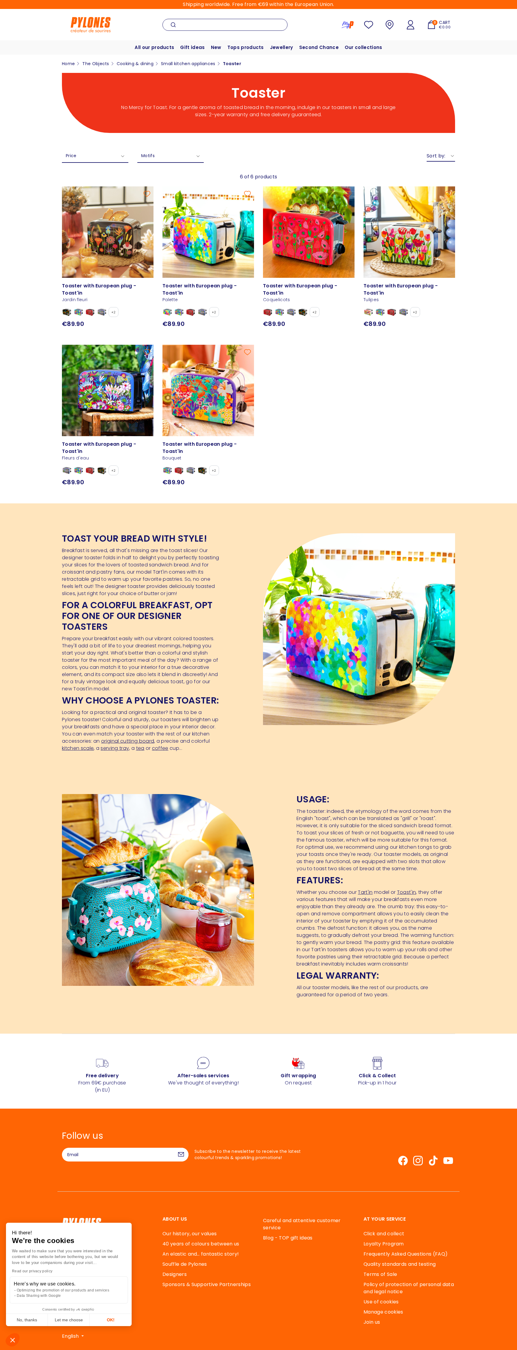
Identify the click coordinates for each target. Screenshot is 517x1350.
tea (140, 748)
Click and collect (384, 1233)
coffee (160, 748)
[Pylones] (90, 24)
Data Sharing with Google (39, 1296)
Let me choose (69, 1319)
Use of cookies (381, 1301)
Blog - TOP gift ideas (288, 1237)
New (216, 47)
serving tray (115, 748)
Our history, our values (189, 1233)
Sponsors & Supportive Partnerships (206, 1284)
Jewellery (281, 47)
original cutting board (127, 741)
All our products (154, 47)
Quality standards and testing (400, 1264)
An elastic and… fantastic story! (200, 1254)
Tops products (245, 47)
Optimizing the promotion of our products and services (63, 1290)
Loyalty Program (384, 1243)
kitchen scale (78, 748)
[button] (12, 1340)
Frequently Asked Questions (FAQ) (406, 1254)
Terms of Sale (380, 1274)
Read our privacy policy (32, 1271)
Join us (372, 1322)
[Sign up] (181, 1154)
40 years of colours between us (200, 1243)
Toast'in (406, 892)
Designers (174, 1274)
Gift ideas (192, 47)
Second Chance (319, 47)
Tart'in (365, 892)
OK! (111, 1319)
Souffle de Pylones (184, 1264)
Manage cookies (383, 1311)
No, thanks (27, 1319)
